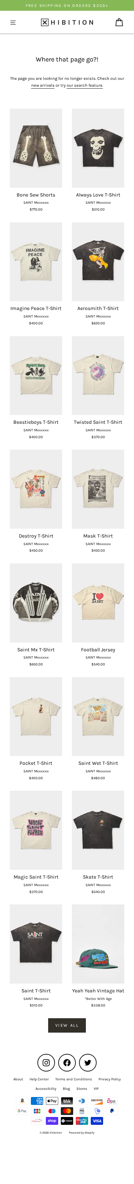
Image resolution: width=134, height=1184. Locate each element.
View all (67, 1025)
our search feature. (85, 85)
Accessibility (45, 1089)
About (18, 1079)
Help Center (39, 1079)
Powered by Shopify (81, 1132)
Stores (81, 1089)
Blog (66, 1089)
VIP (96, 1089)
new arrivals (43, 85)
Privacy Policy (110, 1079)
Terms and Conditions (73, 1079)
